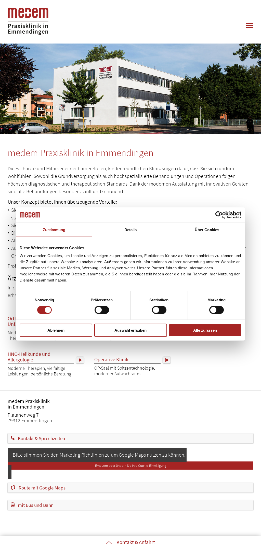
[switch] (102, 310)
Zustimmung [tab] (54, 229)
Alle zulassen (205, 330)
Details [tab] (130, 229)
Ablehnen (55, 330)
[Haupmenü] (249, 26)
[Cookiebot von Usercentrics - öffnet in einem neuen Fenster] (219, 215)
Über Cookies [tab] (207, 229)
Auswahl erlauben (130, 330)
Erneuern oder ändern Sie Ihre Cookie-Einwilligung (130, 465)
